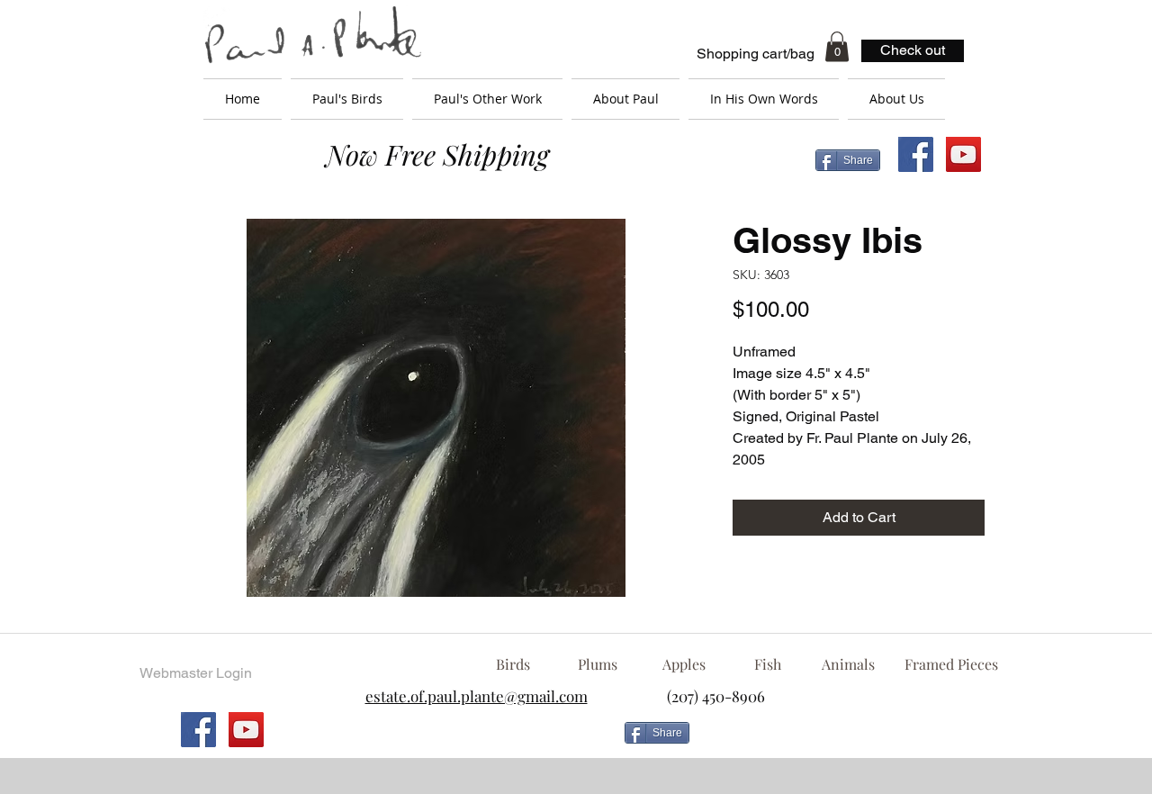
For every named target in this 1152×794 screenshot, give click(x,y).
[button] (837, 46)
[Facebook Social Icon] (915, 154)
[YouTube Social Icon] (963, 154)
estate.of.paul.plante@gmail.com (476, 696)
